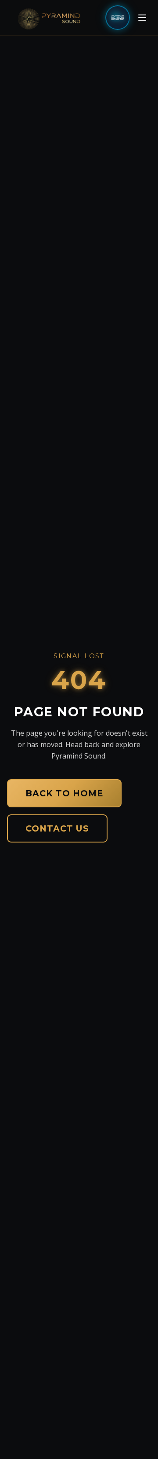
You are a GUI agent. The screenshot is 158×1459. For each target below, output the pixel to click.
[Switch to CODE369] (117, 17)
